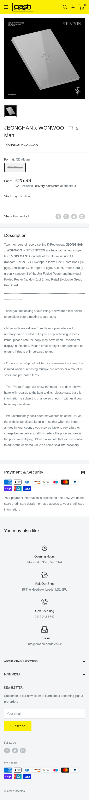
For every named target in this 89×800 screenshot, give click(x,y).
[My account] (73, 7)
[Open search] (65, 7)
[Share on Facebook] (58, 216)
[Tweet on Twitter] (74, 216)
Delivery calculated (46, 186)
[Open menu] (6, 7)
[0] (81, 7)
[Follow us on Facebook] (7, 750)
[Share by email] (82, 216)
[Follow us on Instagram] (23, 750)
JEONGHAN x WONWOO (21, 145)
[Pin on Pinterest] (66, 216)
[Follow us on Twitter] (15, 750)
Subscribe (17, 726)
